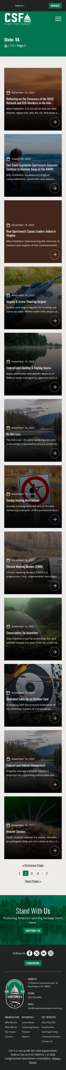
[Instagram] (51, 953)
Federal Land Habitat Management (25, 765)
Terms (32, 1062)
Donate (55, 5)
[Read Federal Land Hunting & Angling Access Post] (55, 387)
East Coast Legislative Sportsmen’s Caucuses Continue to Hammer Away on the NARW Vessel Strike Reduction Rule (32, 169)
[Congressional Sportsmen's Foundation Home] (18, 19)
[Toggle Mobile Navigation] (58, 19)
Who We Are (11, 1022)
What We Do (11, 1027)
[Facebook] (29, 953)
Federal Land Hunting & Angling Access (28, 367)
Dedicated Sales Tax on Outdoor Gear (27, 699)
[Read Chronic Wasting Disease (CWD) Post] (55, 586)
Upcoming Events (30, 1027)
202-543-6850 (35, 997)
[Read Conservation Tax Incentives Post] (55, 652)
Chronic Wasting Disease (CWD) (24, 566)
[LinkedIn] (43, 953)
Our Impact (10, 1031)
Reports (26, 1036)
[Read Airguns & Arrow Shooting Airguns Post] (55, 321)
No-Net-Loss (13, 434)
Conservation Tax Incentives (22, 632)
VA (12, 46)
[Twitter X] (36, 953)
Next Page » (33, 881)
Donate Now (48, 1027)
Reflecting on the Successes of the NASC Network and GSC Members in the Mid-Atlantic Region (30, 102)
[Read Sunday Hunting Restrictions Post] (55, 519)
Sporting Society (50, 1031)
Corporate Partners (51, 1036)
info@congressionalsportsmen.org (45, 1008)
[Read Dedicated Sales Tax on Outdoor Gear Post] (55, 718)
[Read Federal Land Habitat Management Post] (55, 784)
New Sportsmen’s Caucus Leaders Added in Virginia (31, 233)
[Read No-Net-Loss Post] (55, 453)
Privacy (56, 1058)
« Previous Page (33, 865)
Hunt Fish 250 (48, 1022)
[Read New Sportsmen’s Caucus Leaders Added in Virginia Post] (55, 254)
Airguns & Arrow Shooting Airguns (26, 301)
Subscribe (32, 963)
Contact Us (47, 1041)
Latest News (28, 1022)
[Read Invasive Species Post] (55, 851)
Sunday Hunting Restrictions (22, 500)
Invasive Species (15, 831)
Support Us (33, 930)
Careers (9, 1036)
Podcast (26, 1031)
